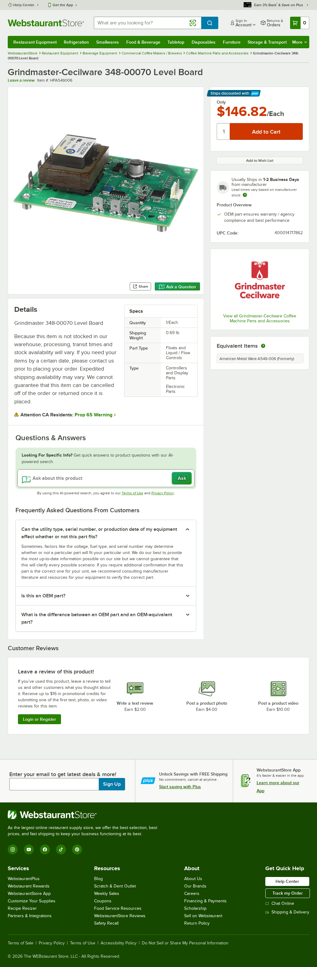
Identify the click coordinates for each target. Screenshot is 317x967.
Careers (191, 893)
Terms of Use (132, 493)
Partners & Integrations (30, 915)
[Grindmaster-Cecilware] (260, 282)
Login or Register (39, 719)
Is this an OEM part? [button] (43, 596)
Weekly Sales (106, 893)
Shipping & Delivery (290, 912)
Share (143, 286)
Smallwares (107, 42)
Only (221, 102)
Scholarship (195, 908)
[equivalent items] (263, 346)
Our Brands (195, 886)
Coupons (102, 901)
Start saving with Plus (180, 786)
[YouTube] (29, 849)
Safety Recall (106, 923)
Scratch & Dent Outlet (115, 886)
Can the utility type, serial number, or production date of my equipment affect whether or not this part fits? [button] (99, 532)
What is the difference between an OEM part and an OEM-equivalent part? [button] (96, 618)
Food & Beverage (143, 42)
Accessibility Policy (119, 943)
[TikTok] (61, 849)
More (297, 42)
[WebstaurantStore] (85, 815)
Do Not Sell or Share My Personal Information (185, 943)
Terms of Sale (20, 943)
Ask (182, 478)
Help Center (24, 5)
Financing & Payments (205, 901)
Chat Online (282, 903)
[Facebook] (45, 849)
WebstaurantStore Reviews (119, 915)
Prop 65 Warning (93, 415)
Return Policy (197, 923)
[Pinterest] (77, 849)
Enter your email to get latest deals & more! (62, 774)
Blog (98, 878)
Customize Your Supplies (31, 901)
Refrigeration (76, 42)
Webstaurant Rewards (29, 886)
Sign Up (112, 784)
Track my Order (287, 893)
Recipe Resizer (22, 908)
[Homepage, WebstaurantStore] (46, 22)
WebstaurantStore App (29, 893)
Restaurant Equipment (35, 42)
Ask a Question (181, 286)
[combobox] (147, 23)
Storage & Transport (267, 42)
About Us (193, 878)
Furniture (232, 42)
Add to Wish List (259, 160)
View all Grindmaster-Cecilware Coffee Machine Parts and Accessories (259, 318)
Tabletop (175, 42)
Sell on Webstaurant (203, 915)
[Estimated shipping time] (245, 195)
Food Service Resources (117, 908)
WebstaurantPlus (24, 878)
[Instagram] (13, 849)
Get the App (63, 5)
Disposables (203, 42)
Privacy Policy (162, 493)
